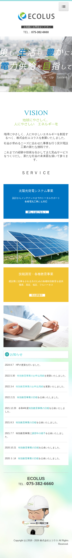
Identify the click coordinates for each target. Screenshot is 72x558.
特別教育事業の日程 (27, 397)
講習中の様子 (38, 433)
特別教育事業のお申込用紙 (30, 375)
